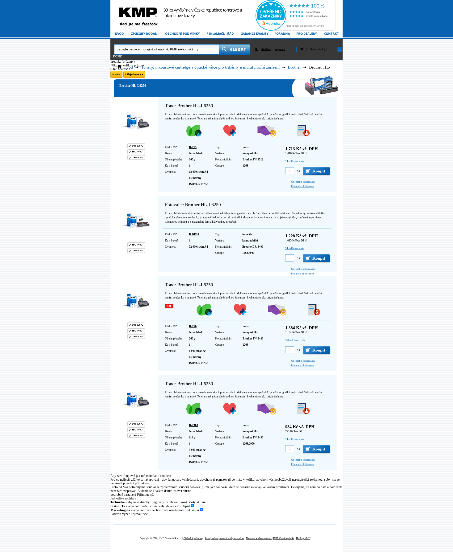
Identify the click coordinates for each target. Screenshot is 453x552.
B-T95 (193, 147)
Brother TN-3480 (253, 338)
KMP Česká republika (283, 538)
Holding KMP (303, 538)
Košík (117, 56)
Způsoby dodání (145, 34)
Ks (298, 170)
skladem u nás (294, 161)
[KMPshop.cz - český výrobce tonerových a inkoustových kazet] (138, 12)
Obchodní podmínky (182, 34)
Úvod (119, 34)
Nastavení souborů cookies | (259, 538)
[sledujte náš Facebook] (138, 24)
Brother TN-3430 (253, 437)
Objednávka (134, 74)
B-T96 (193, 326)
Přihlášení (266, 49)
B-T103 (193, 425)
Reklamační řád (220, 34)
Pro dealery (306, 34)
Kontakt (331, 34)
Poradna (282, 34)
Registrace (280, 49)
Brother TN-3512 (253, 159)
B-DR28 (194, 234)
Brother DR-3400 (252, 246)
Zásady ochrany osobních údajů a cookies (224, 538)
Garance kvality (254, 34)
